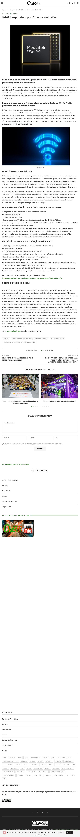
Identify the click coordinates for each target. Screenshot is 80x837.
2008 (9, 830)
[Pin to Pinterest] (49, 350)
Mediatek (6, 339)
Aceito (69, 832)
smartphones (43, 771)
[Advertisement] (40, 623)
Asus (26, 757)
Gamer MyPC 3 (8, 764)
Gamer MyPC (68, 761)
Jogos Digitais (7, 507)
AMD (5, 757)
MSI (22, 768)
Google (43, 764)
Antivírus (5, 486)
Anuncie (65, 830)
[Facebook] (67, 3)
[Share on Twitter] (47, 350)
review (47, 768)
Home (4, 10)
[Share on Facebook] (45, 350)
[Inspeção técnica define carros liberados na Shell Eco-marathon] (20, 386)
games (26, 764)
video (73, 775)
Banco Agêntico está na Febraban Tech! (59, 401)
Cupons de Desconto (9, 501)
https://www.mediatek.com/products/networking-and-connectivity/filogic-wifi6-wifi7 (32, 278)
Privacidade (58, 830)
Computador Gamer (64, 757)
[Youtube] (72, 3)
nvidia (29, 768)
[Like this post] (43, 350)
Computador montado (10, 761)
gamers (18, 764)
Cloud (53, 757)
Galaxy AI (49, 761)
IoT (74, 764)
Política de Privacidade (10, 480)
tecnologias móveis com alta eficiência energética (19, 342)
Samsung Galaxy (67, 768)
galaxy (40, 761)
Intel (50, 764)
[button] (5, 390)
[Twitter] (70, 3)
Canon (46, 757)
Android (12, 757)
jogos (5, 768)
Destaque (24, 761)
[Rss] (74, 3)
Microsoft (14, 768)
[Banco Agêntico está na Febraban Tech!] (59, 386)
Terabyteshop (58, 775)
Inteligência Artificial (62, 764)
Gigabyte (34, 764)
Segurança (20, 771)
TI (67, 775)
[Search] (78, 3)
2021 (21, 830)
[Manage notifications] (4, 832)
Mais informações (40, 835)
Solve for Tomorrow (57, 771)
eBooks (5, 496)
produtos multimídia (41, 339)
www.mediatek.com (14, 331)
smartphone (31, 771)
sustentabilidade (9, 775)
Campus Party (35, 757)
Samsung (56, 768)
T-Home (28, 775)
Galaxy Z (58, 761)
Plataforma (38, 768)
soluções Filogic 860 (57, 339)
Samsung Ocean (8, 771)
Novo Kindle (6, 491)
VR (4, 779)
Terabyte (48, 775)
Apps (19, 757)
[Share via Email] (52, 350)
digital (32, 761)
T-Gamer (20, 775)
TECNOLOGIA (37, 775)
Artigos (12, 10)
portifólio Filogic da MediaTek (21, 339)
